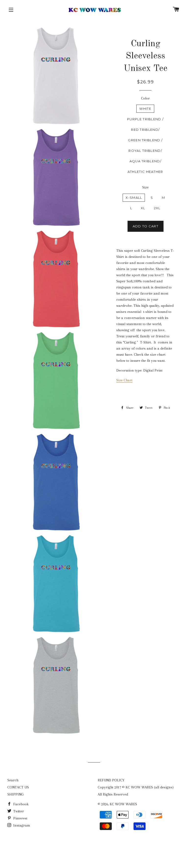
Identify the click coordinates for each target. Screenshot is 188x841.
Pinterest (19, 818)
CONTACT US (18, 787)
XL (143, 208)
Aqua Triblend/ (145, 161)
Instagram (21, 825)
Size (145, 187)
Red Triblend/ (145, 130)
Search (12, 780)
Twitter (18, 811)
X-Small (134, 197)
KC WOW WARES (123, 804)
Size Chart (124, 380)
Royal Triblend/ (145, 151)
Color (145, 98)
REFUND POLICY (111, 780)
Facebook (20, 804)
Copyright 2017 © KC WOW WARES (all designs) (136, 787)
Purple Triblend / (145, 119)
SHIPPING (15, 794)
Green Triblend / (145, 140)
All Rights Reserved (113, 794)
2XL (157, 208)
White (145, 109)
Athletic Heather (145, 172)
